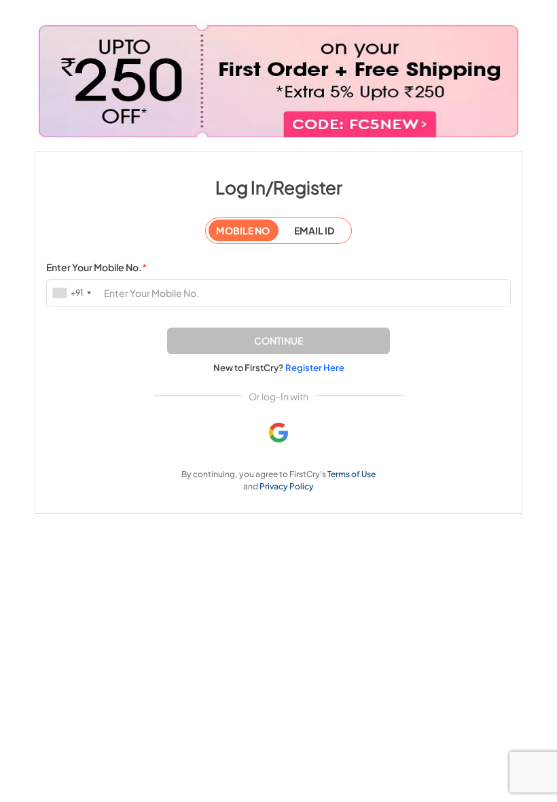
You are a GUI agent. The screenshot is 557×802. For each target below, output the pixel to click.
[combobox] (73, 292)
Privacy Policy (286, 486)
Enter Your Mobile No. (96, 267)
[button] (278, 341)
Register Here (314, 367)
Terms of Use (351, 474)
